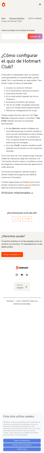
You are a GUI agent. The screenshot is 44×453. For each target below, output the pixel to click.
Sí (18, 218)
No (28, 218)
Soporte (27, 185)
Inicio (3, 18)
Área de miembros (16, 18)
